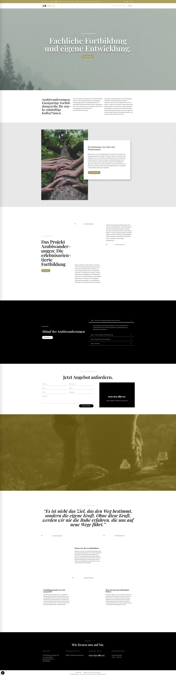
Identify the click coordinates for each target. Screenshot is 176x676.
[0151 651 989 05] (117, 390)
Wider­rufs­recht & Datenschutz (92, 672)
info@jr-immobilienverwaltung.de (119, 400)
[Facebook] (125, 2)
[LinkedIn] (127, 2)
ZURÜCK (130, 5)
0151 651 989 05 (117, 396)
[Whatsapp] (132, 2)
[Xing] (130, 2)
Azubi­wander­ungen (119, 5)
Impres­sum (78, 672)
